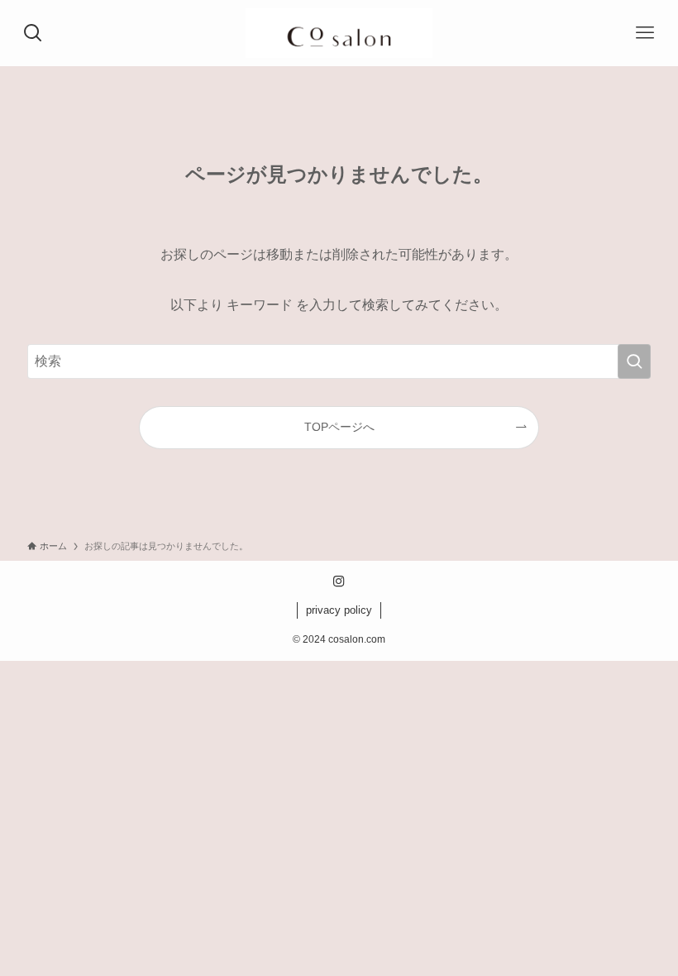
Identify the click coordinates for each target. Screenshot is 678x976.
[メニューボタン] (645, 33)
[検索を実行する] (634, 361)
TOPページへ (339, 426)
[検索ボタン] (33, 33)
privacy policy (339, 610)
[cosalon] (339, 33)
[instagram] (339, 581)
